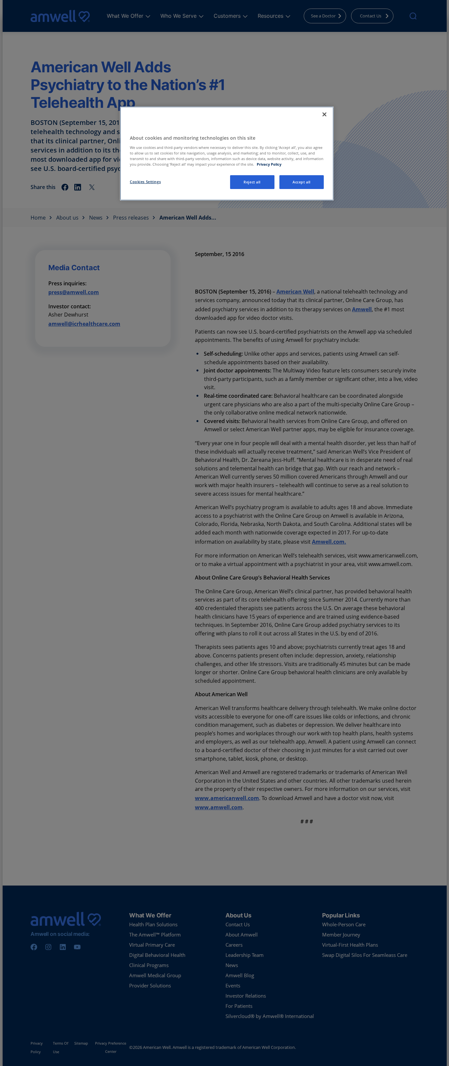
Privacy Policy (269, 164)
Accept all (302, 181)
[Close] (324, 114)
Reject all (252, 181)
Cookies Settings (145, 181)
